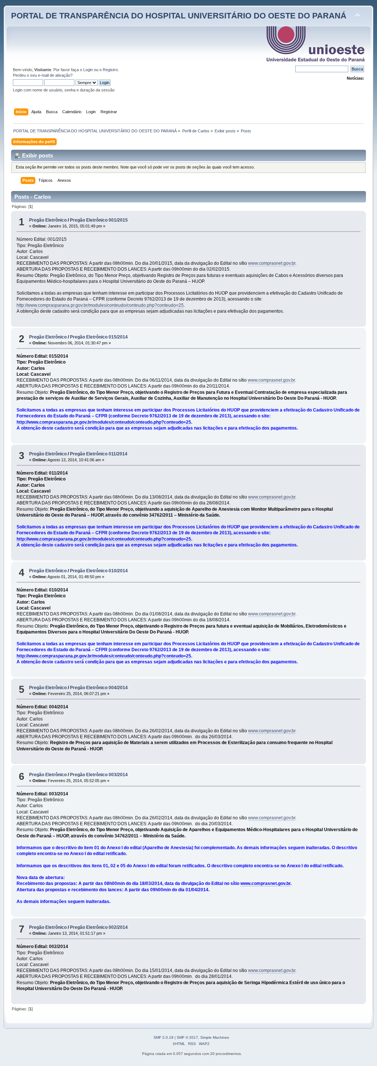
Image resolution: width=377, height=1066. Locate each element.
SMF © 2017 (187, 1037)
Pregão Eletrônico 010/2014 (99, 570)
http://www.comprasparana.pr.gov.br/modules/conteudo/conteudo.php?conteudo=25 (100, 305)
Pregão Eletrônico (48, 220)
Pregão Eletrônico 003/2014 (99, 774)
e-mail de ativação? (55, 75)
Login (88, 69)
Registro (110, 69)
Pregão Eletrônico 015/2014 (99, 337)
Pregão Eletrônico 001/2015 (99, 220)
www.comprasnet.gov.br (271, 263)
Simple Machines (214, 1037)
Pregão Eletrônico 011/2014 (98, 453)
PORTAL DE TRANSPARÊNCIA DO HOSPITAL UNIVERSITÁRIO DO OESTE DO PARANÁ (178, 15)
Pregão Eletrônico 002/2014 (99, 927)
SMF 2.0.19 (163, 1037)
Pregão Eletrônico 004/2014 (99, 687)
